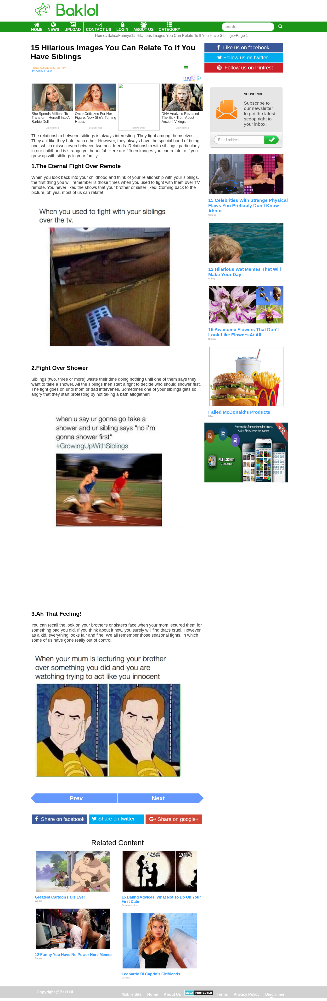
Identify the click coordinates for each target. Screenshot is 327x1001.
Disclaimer (274, 994)
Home (153, 994)
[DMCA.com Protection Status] (198, 994)
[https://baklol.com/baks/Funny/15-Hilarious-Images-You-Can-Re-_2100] (186, 67)
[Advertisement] (117, 572)
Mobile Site (131, 994)
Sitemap (277, 999)
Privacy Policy (246, 994)
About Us (172, 994)
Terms (222, 994)
